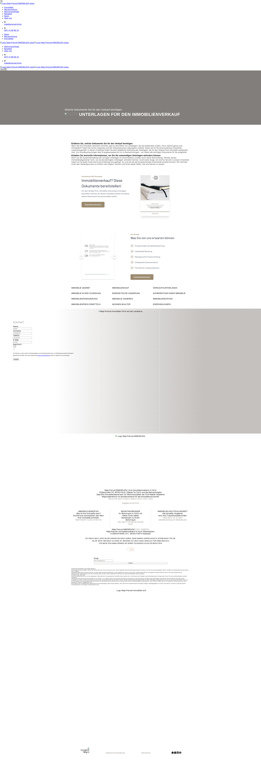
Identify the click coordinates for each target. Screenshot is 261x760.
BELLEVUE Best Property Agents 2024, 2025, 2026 (130, 499)
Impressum (146, 753)
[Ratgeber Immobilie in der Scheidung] (89, 293)
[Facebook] (180, 753)
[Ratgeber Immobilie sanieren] (130, 299)
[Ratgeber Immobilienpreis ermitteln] (89, 304)
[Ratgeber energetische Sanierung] (130, 293)
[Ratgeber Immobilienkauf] (130, 288)
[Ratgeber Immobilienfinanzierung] (89, 299)
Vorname (17, 331)
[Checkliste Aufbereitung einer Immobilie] (171, 293)
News (6, 34)
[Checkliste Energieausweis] (171, 304)
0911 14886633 (142, 529)
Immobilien (8, 39)
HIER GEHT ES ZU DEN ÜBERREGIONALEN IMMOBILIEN (172, 519)
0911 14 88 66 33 (11, 57)
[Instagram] (175, 753)
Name (15, 326)
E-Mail (15, 340)
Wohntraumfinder (11, 46)
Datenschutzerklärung (44, 355)
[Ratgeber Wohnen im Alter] (130, 304)
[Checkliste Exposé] (171, 299)
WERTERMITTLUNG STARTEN (88, 520)
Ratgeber (8, 49)
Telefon (16, 335)
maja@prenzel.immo (13, 63)
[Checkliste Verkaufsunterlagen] (171, 288)
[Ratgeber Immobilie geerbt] (89, 288)
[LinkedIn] (178, 753)
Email (96, 558)
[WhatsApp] (173, 753)
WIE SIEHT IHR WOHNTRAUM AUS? (130, 523)
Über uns (8, 51)
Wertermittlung (10, 36)
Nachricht (17, 344)
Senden (16, 359)
